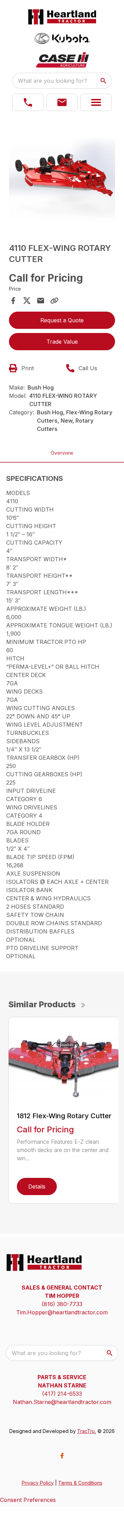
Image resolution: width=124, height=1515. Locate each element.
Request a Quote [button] (62, 320)
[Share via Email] (41, 300)
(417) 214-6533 (62, 1393)
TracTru (86, 1431)
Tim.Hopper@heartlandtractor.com (62, 1312)
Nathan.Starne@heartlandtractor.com (62, 1401)
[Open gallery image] (62, 175)
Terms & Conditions (80, 1483)
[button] (28, 102)
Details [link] (36, 1186)
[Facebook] (62, 1456)
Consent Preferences (28, 1499)
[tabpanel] (62, 176)
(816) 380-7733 (62, 1304)
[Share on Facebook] (13, 300)
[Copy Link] (54, 300)
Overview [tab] (62, 453)
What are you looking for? (52, 80)
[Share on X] (27, 300)
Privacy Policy (38, 1483)
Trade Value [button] (62, 341)
